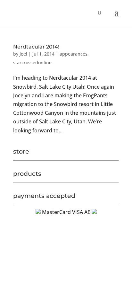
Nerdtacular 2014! (36, 47)
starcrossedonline (32, 62)
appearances (73, 54)
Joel (23, 54)
